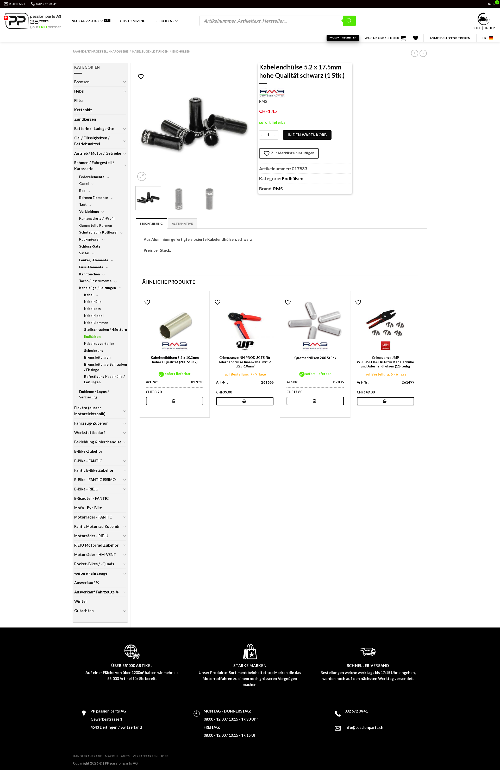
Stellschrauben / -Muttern (105, 329)
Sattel (84, 253)
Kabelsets (92, 309)
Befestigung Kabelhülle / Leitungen (104, 379)
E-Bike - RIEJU (86, 489)
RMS (278, 188)
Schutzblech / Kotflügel (98, 232)
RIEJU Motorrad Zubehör (96, 545)
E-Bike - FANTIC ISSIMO (95, 479)
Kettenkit (83, 110)
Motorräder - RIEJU (91, 536)
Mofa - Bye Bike (88, 508)
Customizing (133, 21)
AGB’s (125, 756)
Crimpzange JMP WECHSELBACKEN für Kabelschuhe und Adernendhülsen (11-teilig (385, 361)
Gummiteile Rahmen (95, 225)
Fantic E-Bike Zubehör (94, 470)
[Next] (243, 124)
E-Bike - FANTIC (88, 461)
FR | (485, 38)
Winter (80, 601)
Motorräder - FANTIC (93, 517)
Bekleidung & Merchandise (97, 442)
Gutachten (84, 611)
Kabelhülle (93, 302)
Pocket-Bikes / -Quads (94, 564)
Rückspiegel (89, 239)
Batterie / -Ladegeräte (94, 128)
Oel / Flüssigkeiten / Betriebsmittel (92, 141)
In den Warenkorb (307, 135)
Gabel (84, 184)
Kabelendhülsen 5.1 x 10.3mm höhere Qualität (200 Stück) (175, 359)
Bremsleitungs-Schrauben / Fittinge (105, 367)
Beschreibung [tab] (151, 223)
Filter (79, 100)
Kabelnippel (94, 316)
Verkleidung (89, 211)
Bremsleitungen (97, 357)
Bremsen (82, 82)
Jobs (164, 756)
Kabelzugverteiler (99, 343)
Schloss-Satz (89, 246)
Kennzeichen (89, 274)
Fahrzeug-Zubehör (91, 423)
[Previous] (144, 124)
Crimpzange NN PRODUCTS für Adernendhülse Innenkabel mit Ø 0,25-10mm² (244, 361)
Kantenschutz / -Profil (97, 218)
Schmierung (93, 350)
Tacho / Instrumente (95, 281)
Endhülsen (181, 51)
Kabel (88, 295)
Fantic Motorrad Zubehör (97, 526)
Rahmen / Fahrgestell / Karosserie (100, 51)
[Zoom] (141, 176)
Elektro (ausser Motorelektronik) (89, 411)
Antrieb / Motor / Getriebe (97, 153)
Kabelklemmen (96, 323)
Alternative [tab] (182, 223)
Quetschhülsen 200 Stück (315, 358)
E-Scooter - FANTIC (91, 498)
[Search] (349, 21)
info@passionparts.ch (364, 727)
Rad (82, 191)
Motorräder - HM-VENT (95, 554)
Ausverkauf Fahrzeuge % (96, 592)
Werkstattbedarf (89, 432)
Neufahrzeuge (85, 21)
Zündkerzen (85, 119)
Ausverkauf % (86, 582)
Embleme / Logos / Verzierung (94, 394)
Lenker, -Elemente (93, 260)
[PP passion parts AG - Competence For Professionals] (32, 21)
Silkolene (164, 21)
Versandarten (145, 756)
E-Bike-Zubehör (88, 451)
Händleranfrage (87, 756)
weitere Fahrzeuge (90, 573)
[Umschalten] (124, 82)
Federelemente (91, 177)
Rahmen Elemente (93, 198)
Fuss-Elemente (91, 267)
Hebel (79, 91)
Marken (111, 756)
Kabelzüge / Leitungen (150, 51)
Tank (82, 204)
